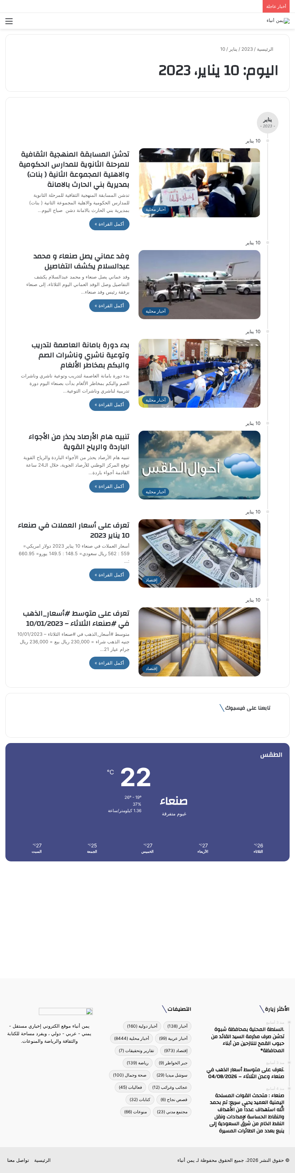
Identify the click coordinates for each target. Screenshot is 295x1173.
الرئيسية (266, 49)
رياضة (138, 1062)
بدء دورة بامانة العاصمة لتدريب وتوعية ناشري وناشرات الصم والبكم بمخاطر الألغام (81, 355)
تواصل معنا (18, 1160)
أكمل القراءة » (109, 224)
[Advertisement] (147, 917)
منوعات (135, 1111)
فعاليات (130, 1087)
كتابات (140, 1099)
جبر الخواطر (173, 1062)
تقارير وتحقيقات (136, 1050)
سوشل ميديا (171, 1075)
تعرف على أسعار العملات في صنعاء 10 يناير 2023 (74, 530)
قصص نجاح (173, 1099)
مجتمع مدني (172, 1111)
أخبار (177, 1026)
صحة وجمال (129, 1075)
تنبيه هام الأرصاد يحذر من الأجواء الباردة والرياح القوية (79, 441)
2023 (247, 49)
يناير (233, 49)
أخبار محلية (131, 1038)
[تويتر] (53, 1054)
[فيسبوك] (62, 1054)
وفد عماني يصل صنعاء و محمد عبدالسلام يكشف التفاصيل (81, 261)
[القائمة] (9, 23)
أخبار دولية (142, 1026)
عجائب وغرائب (169, 1087)
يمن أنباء (186, 1160)
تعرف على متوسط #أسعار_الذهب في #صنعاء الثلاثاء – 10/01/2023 (76, 618)
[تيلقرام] (45, 1054)
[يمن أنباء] (278, 21)
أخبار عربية (173, 1038)
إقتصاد (175, 1050)
